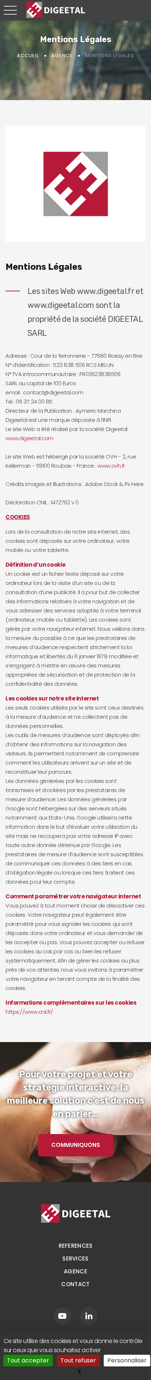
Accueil (28, 55)
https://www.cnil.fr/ (29, 1012)
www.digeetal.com (29, 438)
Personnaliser (127, 1360)
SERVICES (75, 1258)
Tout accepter (28, 1360)
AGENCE (75, 1271)
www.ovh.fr (111, 466)
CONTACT (75, 1284)
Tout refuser (78, 1360)
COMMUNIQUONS (75, 1145)
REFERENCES (76, 1246)
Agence (62, 55)
